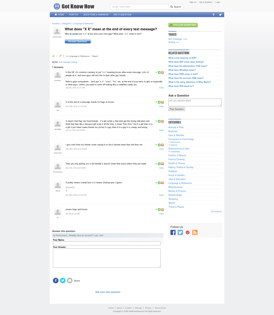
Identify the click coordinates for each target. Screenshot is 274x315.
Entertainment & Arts (178, 148)
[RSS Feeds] (194, 232)
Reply (161, 88)
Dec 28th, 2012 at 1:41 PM (76, 106)
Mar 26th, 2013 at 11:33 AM (76, 149)
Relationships (175, 194)
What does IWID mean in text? (183, 74)
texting (74, 62)
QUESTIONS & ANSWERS (96, 14)
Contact (128, 308)
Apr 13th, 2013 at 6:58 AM (75, 168)
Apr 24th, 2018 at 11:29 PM (76, 195)
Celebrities (175, 151)
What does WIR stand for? (181, 86)
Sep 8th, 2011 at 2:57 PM (75, 88)
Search (177, 6)
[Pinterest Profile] (187, 232)
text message (64, 62)
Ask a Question (205, 2)
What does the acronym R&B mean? (186, 78)
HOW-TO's (73, 14)
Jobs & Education (177, 179)
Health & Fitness (176, 163)
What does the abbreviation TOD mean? (187, 66)
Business (172, 131)
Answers (56, 23)
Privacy (148, 308)
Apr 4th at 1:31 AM (73, 214)
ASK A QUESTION (122, 14)
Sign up (193, 2)
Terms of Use (160, 308)
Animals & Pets (175, 127)
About (119, 308)
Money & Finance (177, 190)
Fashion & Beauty (177, 155)
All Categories (216, 211)
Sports (171, 202)
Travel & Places (176, 206)
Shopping (173, 198)
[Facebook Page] (213, 14)
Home (111, 308)
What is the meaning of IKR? (182, 58)
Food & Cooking (176, 159)
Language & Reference (83, 23)
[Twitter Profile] (220, 14)
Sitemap (138, 308)
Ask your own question (108, 291)
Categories (66, 23)
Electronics (175, 142)
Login (217, 2)
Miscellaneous (175, 186)
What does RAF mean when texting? (186, 62)
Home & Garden (176, 175)
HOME (60, 14)
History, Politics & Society (180, 167)
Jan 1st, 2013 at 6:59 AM (75, 130)
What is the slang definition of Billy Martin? (189, 82)
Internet (174, 144)
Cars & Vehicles (176, 135)
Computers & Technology (181, 139)
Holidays (172, 171)
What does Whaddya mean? (182, 70)
